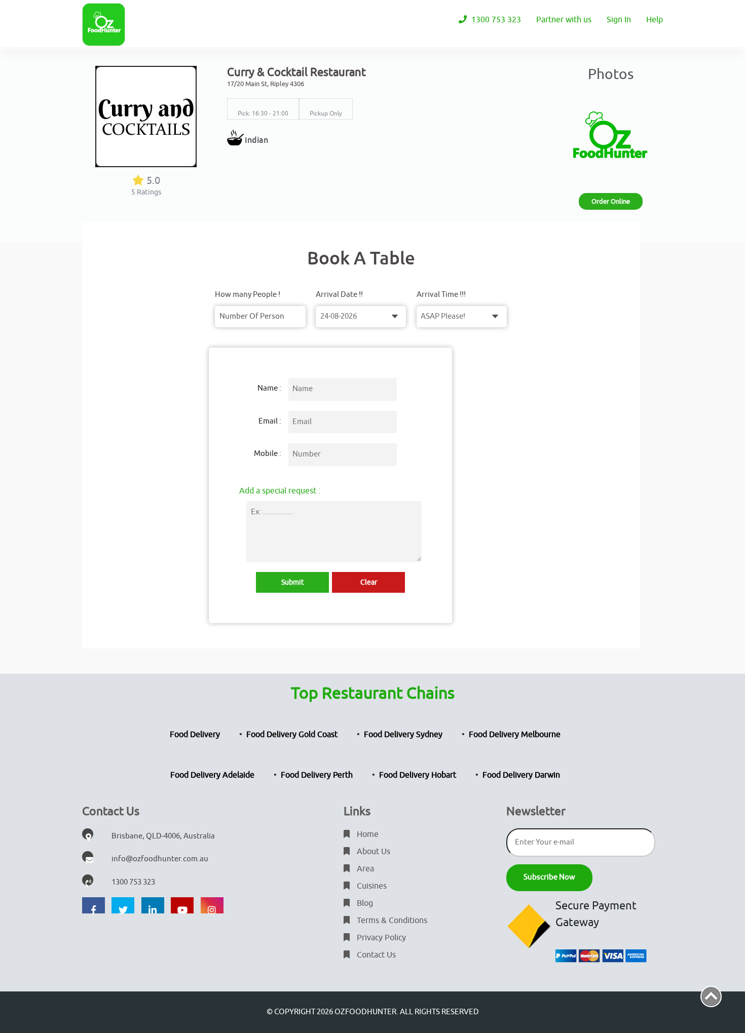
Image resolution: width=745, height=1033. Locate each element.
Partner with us (563, 20)
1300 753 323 (495, 20)
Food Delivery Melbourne (515, 735)
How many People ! (247, 294)
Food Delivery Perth (317, 775)
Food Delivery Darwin (521, 775)
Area (364, 869)
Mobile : (267, 453)
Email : (269, 421)
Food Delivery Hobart (417, 775)
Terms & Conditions (391, 920)
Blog (364, 903)
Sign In (619, 20)
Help (654, 20)
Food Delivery (195, 735)
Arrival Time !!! (441, 294)
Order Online (610, 201)
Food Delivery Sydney (403, 735)
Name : (269, 388)
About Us (372, 852)
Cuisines (371, 886)
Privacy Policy (380, 938)
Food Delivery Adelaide (212, 775)
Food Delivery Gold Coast (292, 735)
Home (367, 834)
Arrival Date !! (339, 294)
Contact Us (375, 955)
